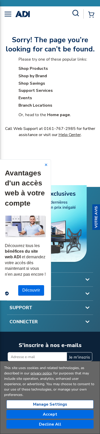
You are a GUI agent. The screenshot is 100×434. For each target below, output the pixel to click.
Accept (50, 414)
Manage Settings (50, 404)
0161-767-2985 (60, 128)
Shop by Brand (32, 76)
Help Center (69, 135)
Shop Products (33, 68)
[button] (96, 217)
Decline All (50, 424)
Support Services (35, 90)
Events (25, 98)
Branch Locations (35, 105)
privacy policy (41, 373)
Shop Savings (31, 83)
